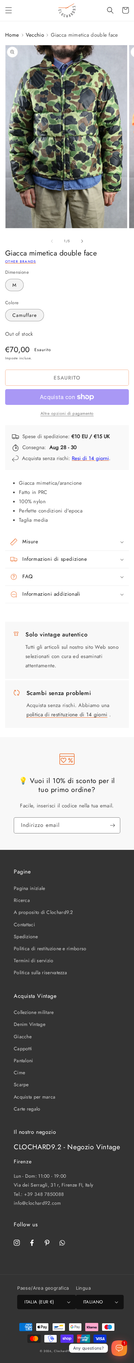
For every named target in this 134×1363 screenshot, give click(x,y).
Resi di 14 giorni (90, 458)
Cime (19, 1072)
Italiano (93, 1302)
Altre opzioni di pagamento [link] (67, 413)
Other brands (20, 261)
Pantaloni (23, 1060)
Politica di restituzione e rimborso (50, 948)
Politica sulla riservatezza (40, 972)
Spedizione (26, 936)
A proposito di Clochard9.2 (43, 912)
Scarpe (21, 1084)
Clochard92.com (66, 1351)
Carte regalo (27, 1108)
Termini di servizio (34, 960)
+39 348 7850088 (44, 1194)
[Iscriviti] (112, 825)
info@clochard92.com (37, 1203)
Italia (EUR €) (39, 1302)
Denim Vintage (29, 1024)
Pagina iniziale (29, 888)
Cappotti (23, 1048)
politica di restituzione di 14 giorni (67, 714)
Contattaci (24, 924)
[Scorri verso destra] (82, 241)
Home (12, 35)
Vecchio (35, 35)
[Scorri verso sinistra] (51, 241)
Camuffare (24, 315)
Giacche (23, 1036)
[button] (8, 10)
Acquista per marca (34, 1096)
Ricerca (22, 900)
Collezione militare (34, 1012)
